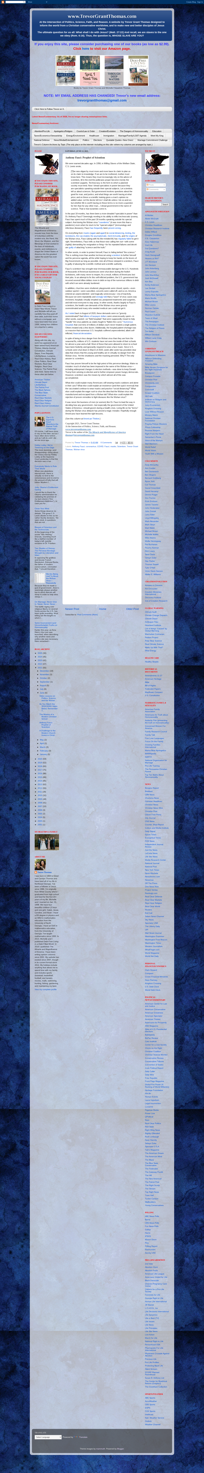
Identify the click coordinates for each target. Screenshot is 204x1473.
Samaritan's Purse (153, 437)
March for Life (151, 1338)
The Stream (150, 1189)
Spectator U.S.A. (152, 1147)
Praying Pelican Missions (156, 424)
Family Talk (150, 735)
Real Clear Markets (43, 398)
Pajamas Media (152, 1110)
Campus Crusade (152, 376)
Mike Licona (150, 305)
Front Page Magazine (154, 1081)
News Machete (151, 873)
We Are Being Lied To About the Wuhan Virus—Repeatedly (52, 578)
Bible (147, 682)
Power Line (150, 1113)
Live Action (149, 1335)
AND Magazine (151, 1026)
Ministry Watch (151, 415)
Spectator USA (151, 923)
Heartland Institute (153, 625)
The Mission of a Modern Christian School (48, 716)
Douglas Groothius (153, 235)
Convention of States (154, 1065)
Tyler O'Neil (150, 568)
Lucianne (149, 1107)
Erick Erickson (151, 501)
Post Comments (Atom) (87, 615)
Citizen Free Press (153, 815)
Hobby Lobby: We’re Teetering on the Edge (44, 446)
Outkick (148, 1421)
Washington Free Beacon (156, 940)
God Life (149, 245)
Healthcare (94, 135)
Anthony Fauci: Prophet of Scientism (46, 725)
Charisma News (152, 798)
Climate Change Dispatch (156, 615)
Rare (147, 1120)
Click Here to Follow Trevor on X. (49, 109)
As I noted (70, 313)
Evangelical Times (153, 838)
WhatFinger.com (152, 950)
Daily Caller (150, 1071)
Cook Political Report (154, 1068)
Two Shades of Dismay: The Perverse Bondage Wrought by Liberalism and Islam (46, 551)
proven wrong (114, 228)
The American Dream (154, 1153)
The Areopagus (151, 322)
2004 (40, 817)
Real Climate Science (154, 644)
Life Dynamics (151, 1315)
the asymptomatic (98, 236)
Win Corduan (151, 341)
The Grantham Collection (156, 1387)
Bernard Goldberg (153, 478)
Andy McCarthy (151, 465)
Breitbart (149, 791)
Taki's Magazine (152, 1150)
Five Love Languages (154, 738)
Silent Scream (151, 1369)
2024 (40, 657)
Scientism (121, 446)
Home (102, 608)
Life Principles (151, 1328)
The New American (153, 1179)
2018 (40, 766)
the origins (130, 236)
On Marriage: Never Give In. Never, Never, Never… (46, 603)
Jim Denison (150, 265)
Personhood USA (152, 1345)
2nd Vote (149, 1264)
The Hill (148, 1175)
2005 (40, 814)
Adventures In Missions (155, 355)
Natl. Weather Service (154, 1418)
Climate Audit (151, 612)
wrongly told (101, 297)
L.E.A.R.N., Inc (151, 1308)
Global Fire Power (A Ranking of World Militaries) (157, 1086)
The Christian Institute (154, 325)
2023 (40, 660)
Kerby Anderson (152, 285)
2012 (40, 788)
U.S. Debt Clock (152, 987)
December (45, 671)
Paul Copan (150, 312)
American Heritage (153, 679)
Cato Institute (151, 1041)
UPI (146, 930)
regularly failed (124, 239)
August (43, 685)
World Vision (150, 450)
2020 (40, 759)
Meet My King (157, 135)
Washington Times (153, 943)
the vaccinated (82, 236)
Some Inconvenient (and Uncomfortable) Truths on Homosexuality (46, 625)
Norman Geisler (152, 308)
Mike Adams (150, 538)
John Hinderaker (152, 508)
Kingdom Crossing (153, 408)
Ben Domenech (152, 472)
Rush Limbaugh (152, 1137)
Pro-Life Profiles (152, 1362)
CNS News (149, 821)
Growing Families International (152, 746)
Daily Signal (150, 831)
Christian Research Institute (157, 229)
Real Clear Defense (153, 897)
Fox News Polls (151, 1226)
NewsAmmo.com (152, 877)
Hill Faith (149, 396)
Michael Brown (151, 302)
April (42, 743)
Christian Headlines (153, 225)
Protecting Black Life (154, 1366)
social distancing (116, 233)
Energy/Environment (75, 135)
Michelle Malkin (151, 534)
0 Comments (106, 443)
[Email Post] (116, 443)
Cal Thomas (150, 485)
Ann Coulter (150, 468)
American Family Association (152, 710)
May (42, 740)
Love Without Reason (154, 412)
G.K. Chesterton (152, 238)
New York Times (152, 870)
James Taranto (151, 505)
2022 (40, 664)
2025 (40, 653)
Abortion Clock (151, 1267)
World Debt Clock (152, 990)
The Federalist (151, 1169)
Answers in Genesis (153, 585)
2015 (40, 777)
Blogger (120, 1449)
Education (156, 131)
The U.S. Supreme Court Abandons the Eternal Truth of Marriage (52, 423)
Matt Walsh (150, 528)
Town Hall (149, 1195)
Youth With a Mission (154, 454)
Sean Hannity (151, 1140)
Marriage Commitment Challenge (153, 140)
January (44, 754)
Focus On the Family (154, 741)
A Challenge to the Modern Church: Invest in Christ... (47, 733)
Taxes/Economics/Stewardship (48, 135)
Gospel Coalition (152, 393)
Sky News (149, 920)
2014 (40, 781)
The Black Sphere (42, 390)
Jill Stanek (149, 1305)
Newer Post (72, 608)
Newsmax (149, 880)
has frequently (96, 228)
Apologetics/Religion (63, 131)
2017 (40, 770)
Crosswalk (149, 390)
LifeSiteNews (40, 385)
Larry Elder (150, 515)
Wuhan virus (79, 449)
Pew (147, 1243)
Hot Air (148, 1093)
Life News (149, 1325)
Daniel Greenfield (152, 488)
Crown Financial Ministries (156, 977)
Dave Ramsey (151, 980)
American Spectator (153, 1016)
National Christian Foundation (153, 419)
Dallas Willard (151, 232)
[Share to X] (126, 442)
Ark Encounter (151, 589)
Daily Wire (149, 1075)
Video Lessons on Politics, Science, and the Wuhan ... (48, 698)
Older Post (132, 608)
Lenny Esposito (151, 292)
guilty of (72, 247)
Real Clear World (152, 906)
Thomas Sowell (151, 564)
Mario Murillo (150, 298)
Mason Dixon (151, 1240)
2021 (40, 668)
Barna (147, 1220)
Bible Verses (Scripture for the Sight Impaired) (156, 368)
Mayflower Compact (154, 692)
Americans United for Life (156, 1277)
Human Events (151, 1097)
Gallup (148, 1230)
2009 (40, 799)
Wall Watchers (151, 444)
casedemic (104, 222)
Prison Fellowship (152, 427)
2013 (40, 784)
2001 (40, 825)
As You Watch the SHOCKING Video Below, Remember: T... (48, 707)
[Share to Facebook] (129, 442)
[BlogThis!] (124, 442)
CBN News (149, 795)
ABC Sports (150, 1398)
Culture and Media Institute (157, 828)
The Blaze (149, 1160)
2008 (40, 803)
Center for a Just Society (156, 1045)
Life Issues (149, 1322)
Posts (151, 185)
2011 (40, 792)
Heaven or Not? (152, 258)
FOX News (149, 841)
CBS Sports (150, 1405)
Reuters (148, 910)
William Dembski (152, 335)
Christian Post (151, 380)
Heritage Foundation (154, 1090)
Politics (86, 140)
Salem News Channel (154, 916)
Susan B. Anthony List (154, 1378)
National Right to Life (154, 1341)
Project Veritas (151, 890)
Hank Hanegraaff (152, 255)
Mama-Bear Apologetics (155, 295)
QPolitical (149, 1117)
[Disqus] (102, 489)
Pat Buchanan (151, 544)
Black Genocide (152, 1280)
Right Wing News (152, 1130)
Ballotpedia (150, 1035)
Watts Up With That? (154, 647)
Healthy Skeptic (152, 662)
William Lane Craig (153, 338)
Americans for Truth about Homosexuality (156, 716)
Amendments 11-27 (153, 676)
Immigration (108, 135)
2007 (40, 806)
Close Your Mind (42, 509)
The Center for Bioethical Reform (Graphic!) (156, 1382)
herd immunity (114, 236)
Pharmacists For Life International (154, 1349)
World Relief (150, 447)
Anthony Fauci (78, 446)
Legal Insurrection (153, 1103)
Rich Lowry (150, 551)
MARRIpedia (150, 754)
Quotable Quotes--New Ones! (119, 140)
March (43, 747)
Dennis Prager (151, 495)
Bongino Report (152, 788)
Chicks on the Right (153, 1048)
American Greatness (154, 1013)
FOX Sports (150, 1411)
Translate (83, 1437)
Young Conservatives (154, 1205)
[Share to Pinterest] (131, 442)
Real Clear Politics (153, 1123)
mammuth (100, 1449)
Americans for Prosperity (156, 1023)
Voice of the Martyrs (154, 440)
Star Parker (150, 561)
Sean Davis (150, 554)
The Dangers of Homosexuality (134, 131)
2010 (40, 795)
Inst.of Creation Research (156, 601)
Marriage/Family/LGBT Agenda (132, 135)
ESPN (147, 1408)
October (44, 678)
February (44, 751)
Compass (149, 973)
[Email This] (121, 442)
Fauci (106, 446)
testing (128, 233)
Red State (149, 1127)
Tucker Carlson (151, 1199)
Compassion (150, 386)
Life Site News (151, 857)
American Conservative (155, 1009)
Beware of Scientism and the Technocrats (45, 528)
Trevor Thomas (44, 872)
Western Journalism (154, 946)
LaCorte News (151, 853)
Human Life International (156, 1302)
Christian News (151, 805)
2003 (40, 821)
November (45, 674)
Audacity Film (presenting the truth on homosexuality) (157, 721)
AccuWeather (151, 1401)
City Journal (150, 818)
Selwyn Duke (150, 558)
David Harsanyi (151, 491)
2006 (40, 810)
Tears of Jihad (151, 318)
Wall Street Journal (153, 933)
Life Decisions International (157, 1312)
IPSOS (148, 1236)
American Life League (154, 1274)
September (45, 682)
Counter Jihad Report (154, 825)
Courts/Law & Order (86, 131)
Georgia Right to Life (154, 1298)
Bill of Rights (150, 686)
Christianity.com (152, 383)
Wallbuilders (150, 1202)
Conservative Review (154, 1058)
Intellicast (149, 1415)
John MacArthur (152, 275)
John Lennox (150, 272)
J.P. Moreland (151, 262)
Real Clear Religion (43, 401)
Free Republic (151, 1078)
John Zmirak (150, 511)
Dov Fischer (150, 498)
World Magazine (152, 953)
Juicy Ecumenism (152, 405)
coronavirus (91, 446)
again (93, 233)
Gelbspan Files (151, 622)
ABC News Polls (152, 1216)
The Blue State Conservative (151, 1164)
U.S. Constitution (152, 695)
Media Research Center (155, 860)
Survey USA (150, 1253)
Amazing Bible (151, 364)
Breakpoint (149, 373)
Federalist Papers (153, 689)
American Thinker (91, 419)
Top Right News (152, 1192)
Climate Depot (41, 382)
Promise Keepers (152, 430)
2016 (40, 773)
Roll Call (148, 913)
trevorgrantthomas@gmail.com (102, 100)
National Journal (152, 863)
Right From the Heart (154, 434)
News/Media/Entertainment (66, 140)
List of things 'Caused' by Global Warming (156, 630)
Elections (98, 140)
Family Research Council (156, 732)
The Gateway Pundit (154, 1172)
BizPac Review (151, 1038)
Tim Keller (149, 331)
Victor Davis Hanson (154, 571)
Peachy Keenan (152, 548)
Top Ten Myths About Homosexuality (154, 776)
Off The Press (151, 883)
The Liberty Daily (152, 926)
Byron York (150, 481)
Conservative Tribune (154, 1061)
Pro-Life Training (152, 766)
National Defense (42, 140)
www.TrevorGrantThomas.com (102, 16)
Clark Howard (151, 970)
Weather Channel (152, 1425)
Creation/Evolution (107, 131)
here (85, 48)
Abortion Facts (151, 1270)
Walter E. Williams (153, 574)
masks (86, 233)
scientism (116, 255)
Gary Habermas (152, 242)
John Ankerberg (152, 268)
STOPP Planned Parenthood (152, 1373)
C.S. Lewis (149, 222)
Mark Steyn (150, 525)
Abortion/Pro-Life (42, 131)
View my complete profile (46, 989)
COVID (100, 446)
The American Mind (153, 1157)
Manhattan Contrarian (154, 634)
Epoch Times (150, 835)
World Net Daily (152, 956)
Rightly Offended (152, 1133)
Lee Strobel (150, 288)
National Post (151, 867)
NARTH (148, 757)
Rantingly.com (151, 893)
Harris (147, 1233)
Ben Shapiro (150, 475)
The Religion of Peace (154, 328)
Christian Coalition (153, 1051)
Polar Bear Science (153, 641)
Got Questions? (152, 248)
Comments (153, 189)
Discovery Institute (153, 598)
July (42, 689)
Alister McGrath (152, 219)
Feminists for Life (152, 1295)
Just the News (151, 850)
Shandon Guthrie (152, 315)
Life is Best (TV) (152, 1318)
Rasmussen (150, 1250)
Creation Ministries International (153, 593)
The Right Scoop (152, 1185)
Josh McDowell (151, 278)
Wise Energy (150, 651)
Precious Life (150, 1359)
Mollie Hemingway (153, 541)
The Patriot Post (42, 387)
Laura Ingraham (152, 1100)
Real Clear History (43, 403)
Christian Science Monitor (156, 1055)
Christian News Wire (154, 808)
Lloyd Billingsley (152, 518)
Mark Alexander (152, 521)
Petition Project (151, 637)
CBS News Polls (152, 1223)
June (42, 693)
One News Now (152, 887)
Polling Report (151, 1246)
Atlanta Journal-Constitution (47, 406)
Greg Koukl (150, 252)
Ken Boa (149, 282)
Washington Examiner (154, 936)
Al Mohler (149, 215)
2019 (40, 763)
